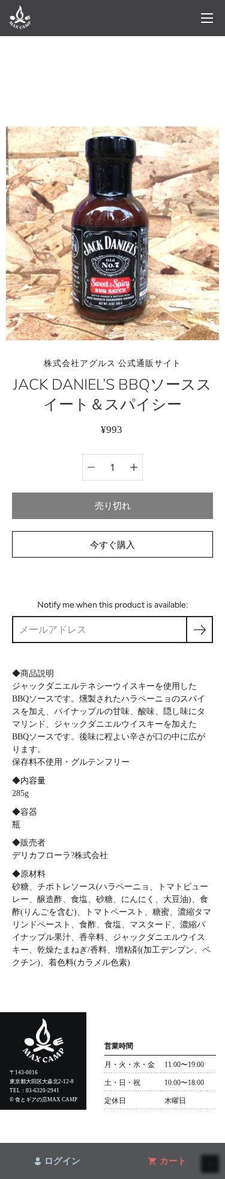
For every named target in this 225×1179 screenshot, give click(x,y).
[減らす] (91, 467)
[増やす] (134, 467)
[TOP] (20, 25)
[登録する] (199, 629)
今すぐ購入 (112, 544)
